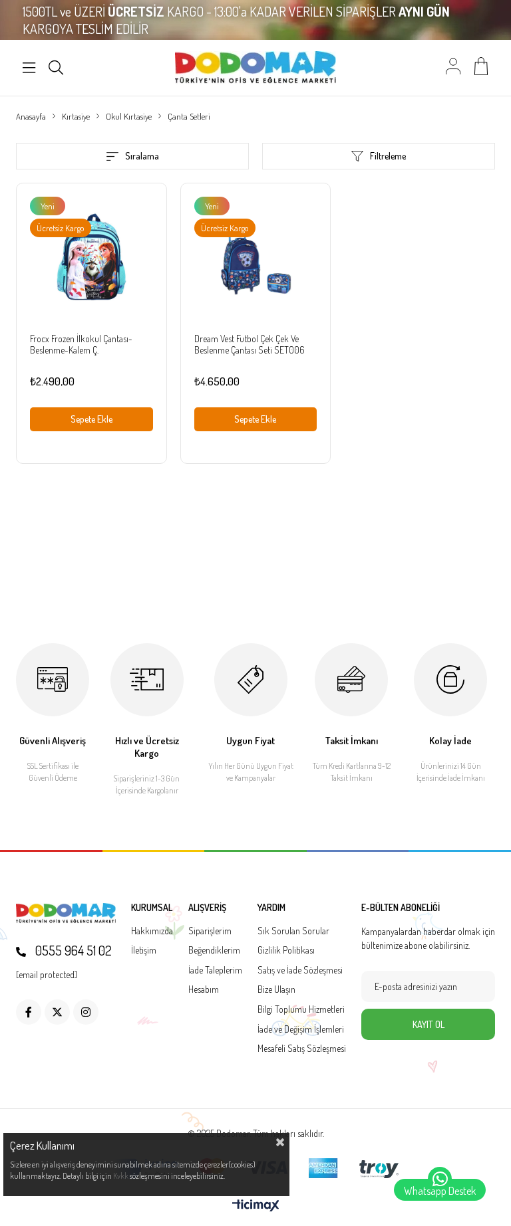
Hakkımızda (152, 930)
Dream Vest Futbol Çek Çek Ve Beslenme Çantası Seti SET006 (249, 344)
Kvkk (120, 1176)
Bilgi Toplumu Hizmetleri (301, 1009)
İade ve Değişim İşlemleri (300, 1029)
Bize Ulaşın (276, 989)
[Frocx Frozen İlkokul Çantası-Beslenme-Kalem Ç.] (91, 258)
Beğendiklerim (214, 950)
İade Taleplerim (215, 969)
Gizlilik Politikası (286, 950)
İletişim (143, 950)
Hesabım (203, 989)
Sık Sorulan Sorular (293, 930)
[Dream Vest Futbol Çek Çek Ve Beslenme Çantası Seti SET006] (255, 258)
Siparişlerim (210, 930)
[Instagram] (85, 1012)
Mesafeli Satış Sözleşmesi (301, 1048)
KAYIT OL (428, 1024)
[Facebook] (28, 1012)
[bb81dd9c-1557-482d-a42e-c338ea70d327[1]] (66, 913)
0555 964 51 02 (72, 950)
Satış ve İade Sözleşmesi (300, 969)
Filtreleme (388, 155)
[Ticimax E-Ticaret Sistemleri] (255, 1206)
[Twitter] (57, 1012)
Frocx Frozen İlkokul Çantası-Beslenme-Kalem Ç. (81, 344)
